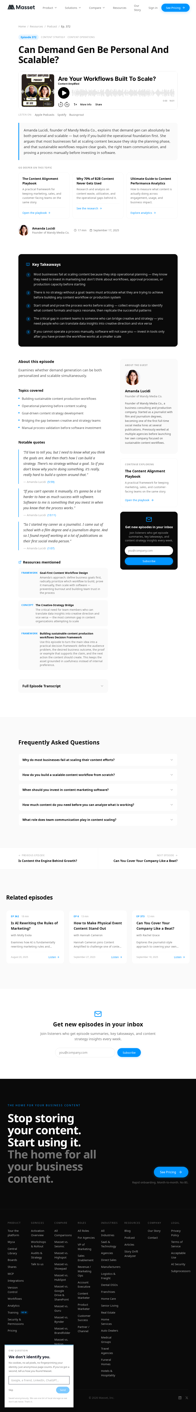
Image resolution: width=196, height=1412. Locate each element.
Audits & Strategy (36, 1255)
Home (22, 26)
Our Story (137, 8)
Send (63, 1390)
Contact (153, 1237)
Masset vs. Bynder (61, 1319)
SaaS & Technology (108, 1244)
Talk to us (37, 1264)
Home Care (108, 1298)
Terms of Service (177, 1244)
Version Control (13, 1290)
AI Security (178, 1264)
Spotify (61, 114)
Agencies (107, 1253)
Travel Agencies (107, 1351)
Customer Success (84, 1318)
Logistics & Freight (108, 1276)
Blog (127, 1231)
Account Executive (84, 1284)
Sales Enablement (85, 1258)
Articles (129, 1244)
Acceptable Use (178, 1255)
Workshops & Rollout (38, 1244)
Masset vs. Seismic (61, 1244)
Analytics (14, 1305)
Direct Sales (108, 1260)
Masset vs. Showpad (61, 1266)
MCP (11, 1274)
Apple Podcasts (44, 114)
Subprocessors (180, 1271)
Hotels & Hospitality (108, 1373)
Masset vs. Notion (61, 1342)
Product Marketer (84, 1307)
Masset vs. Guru (61, 1308)
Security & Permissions (16, 1321)
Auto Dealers (109, 1330)
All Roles (83, 1231)
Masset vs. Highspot (61, 1255)
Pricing (12, 1330)
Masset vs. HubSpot (61, 1277)
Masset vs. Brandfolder (62, 1330)
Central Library (12, 1251)
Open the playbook (137, 500)
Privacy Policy (176, 1233)
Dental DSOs (109, 1285)
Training (17, 1312)
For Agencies (86, 1237)
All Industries (107, 1233)
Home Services (106, 1321)
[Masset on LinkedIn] (179, 1397)
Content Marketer (84, 1295)
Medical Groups (106, 1339)
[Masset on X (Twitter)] (186, 1397)
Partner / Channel (83, 1329)
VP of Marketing (84, 1247)
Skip (11, 1390)
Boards (12, 1260)
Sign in (153, 8)
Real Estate (108, 1312)
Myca (11, 1242)
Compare (95, 8)
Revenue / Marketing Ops (84, 1271)
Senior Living (109, 1305)
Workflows (15, 1298)
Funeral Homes (106, 1362)
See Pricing (173, 8)
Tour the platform (13, 1233)
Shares (12, 1267)
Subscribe (149, 561)
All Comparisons (63, 1233)
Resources (119, 8)
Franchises (108, 1292)
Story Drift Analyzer (131, 1253)
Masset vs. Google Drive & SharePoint (61, 1292)
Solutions (71, 8)
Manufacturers (110, 1267)
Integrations (16, 1280)
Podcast (52, 26)
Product (48, 8)
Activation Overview (37, 1233)
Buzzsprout (76, 114)
